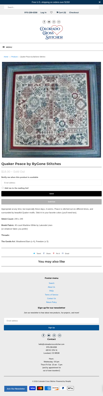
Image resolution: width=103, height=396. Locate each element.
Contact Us (51, 298)
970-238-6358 (30, 12)
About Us (51, 287)
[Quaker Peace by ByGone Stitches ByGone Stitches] (51, 110)
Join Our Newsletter (16, 389)
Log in (44, 12)
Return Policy (51, 302)
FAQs (51, 291)
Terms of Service (51, 295)
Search (51, 283)
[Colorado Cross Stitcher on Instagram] (54, 22)
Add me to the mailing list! (17, 188)
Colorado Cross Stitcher (46, 381)
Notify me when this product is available (19, 177)
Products (14, 57)
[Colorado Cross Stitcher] (51, 33)
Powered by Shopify (63, 381)
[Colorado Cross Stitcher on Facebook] (44, 22)
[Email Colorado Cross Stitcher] (58, 22)
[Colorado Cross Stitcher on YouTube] (49, 22)
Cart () (62, 12)
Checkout (74, 12)
